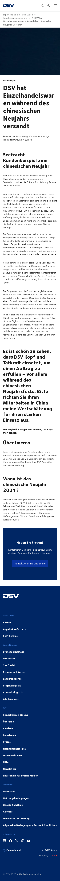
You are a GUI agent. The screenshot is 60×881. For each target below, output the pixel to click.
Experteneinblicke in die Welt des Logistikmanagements (19, 16)
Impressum (9, 791)
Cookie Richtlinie (13, 805)
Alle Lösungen (11, 699)
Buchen (7, 622)
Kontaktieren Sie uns (15, 715)
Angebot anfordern (14, 629)
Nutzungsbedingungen (16, 798)
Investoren (9, 735)
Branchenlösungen (13, 652)
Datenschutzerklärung (16, 818)
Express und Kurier (14, 672)
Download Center (13, 755)
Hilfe (6, 762)
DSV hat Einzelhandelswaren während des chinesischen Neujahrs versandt (27, 21)
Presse (7, 742)
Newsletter (9, 769)
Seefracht (9, 665)
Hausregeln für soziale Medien (20, 775)
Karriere (8, 728)
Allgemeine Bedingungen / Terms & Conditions (30, 825)
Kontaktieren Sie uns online (30, 563)
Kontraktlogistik (13, 692)
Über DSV (8, 721)
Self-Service (10, 636)
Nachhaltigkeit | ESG (15, 749)
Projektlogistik (12, 685)
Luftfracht (9, 658)
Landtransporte (12, 679)
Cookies (7, 811)
